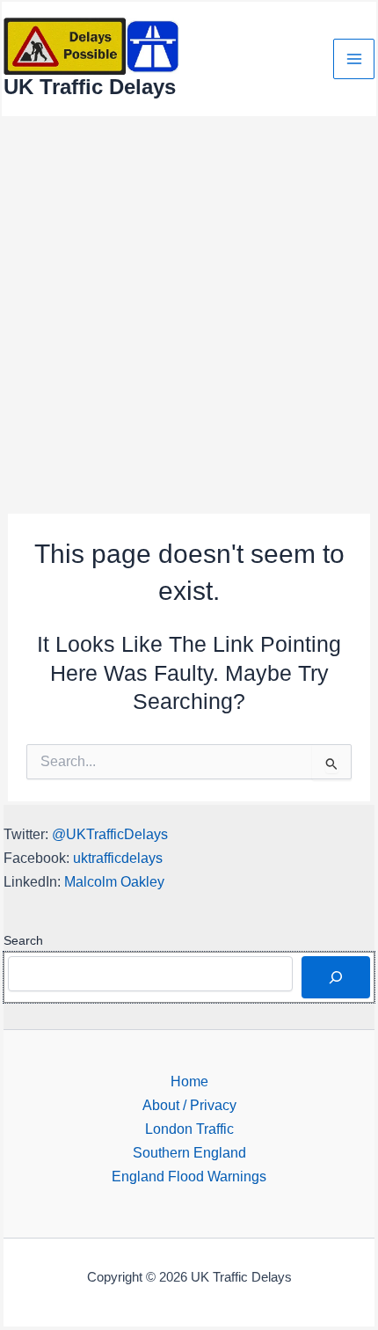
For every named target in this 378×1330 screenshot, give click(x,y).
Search (23, 940)
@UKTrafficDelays (110, 834)
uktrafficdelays (118, 858)
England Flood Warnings (189, 1176)
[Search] (336, 977)
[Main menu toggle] (353, 59)
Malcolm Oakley (114, 881)
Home (189, 1081)
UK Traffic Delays (90, 87)
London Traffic (189, 1128)
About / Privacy (189, 1105)
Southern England (189, 1152)
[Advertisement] (189, 316)
